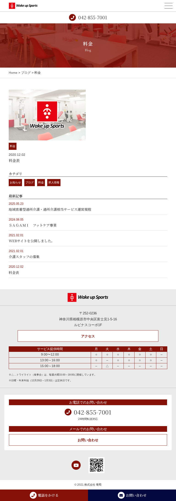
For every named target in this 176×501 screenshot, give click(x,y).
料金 (12, 146)
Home (13, 72)
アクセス (88, 336)
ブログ (26, 72)
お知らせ (15, 182)
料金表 (14, 160)
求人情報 (53, 182)
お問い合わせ (88, 440)
